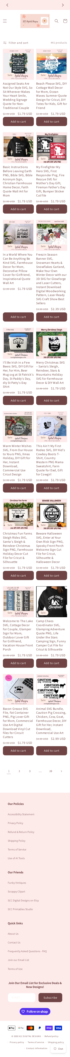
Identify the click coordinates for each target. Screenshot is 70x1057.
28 (50, 771)
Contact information (36, 1048)
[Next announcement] (63, 5)
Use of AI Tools (16, 858)
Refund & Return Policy (21, 832)
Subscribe (50, 997)
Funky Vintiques (17, 882)
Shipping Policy (16, 840)
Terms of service (36, 1042)
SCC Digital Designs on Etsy (23, 900)
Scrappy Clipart (16, 891)
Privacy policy (17, 1042)
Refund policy (51, 1036)
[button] (5, 21)
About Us (13, 933)
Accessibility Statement (21, 814)
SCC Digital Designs (30, 1036)
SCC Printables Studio (20, 909)
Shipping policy (56, 1042)
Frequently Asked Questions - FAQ (27, 951)
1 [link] (9, 771)
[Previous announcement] (7, 5)
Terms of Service (17, 849)
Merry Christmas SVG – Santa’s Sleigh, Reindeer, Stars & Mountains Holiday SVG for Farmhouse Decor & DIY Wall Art (50, 373)
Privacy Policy (15, 823)
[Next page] (61, 771)
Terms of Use (15, 969)
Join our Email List (18, 960)
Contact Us (14, 942)
